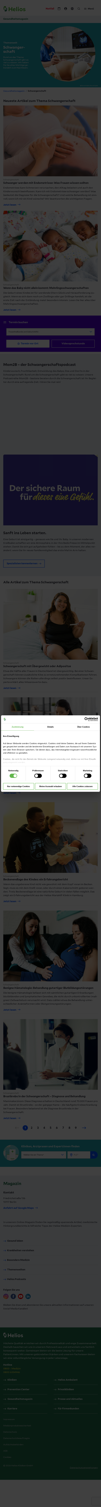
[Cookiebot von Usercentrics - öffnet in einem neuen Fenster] (86, 719)
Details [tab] (50, 727)
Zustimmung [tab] (17, 727)
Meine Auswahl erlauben (50, 786)
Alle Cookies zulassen (82, 786)
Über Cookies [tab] (83, 727)
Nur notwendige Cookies (18, 786)
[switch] (38, 776)
